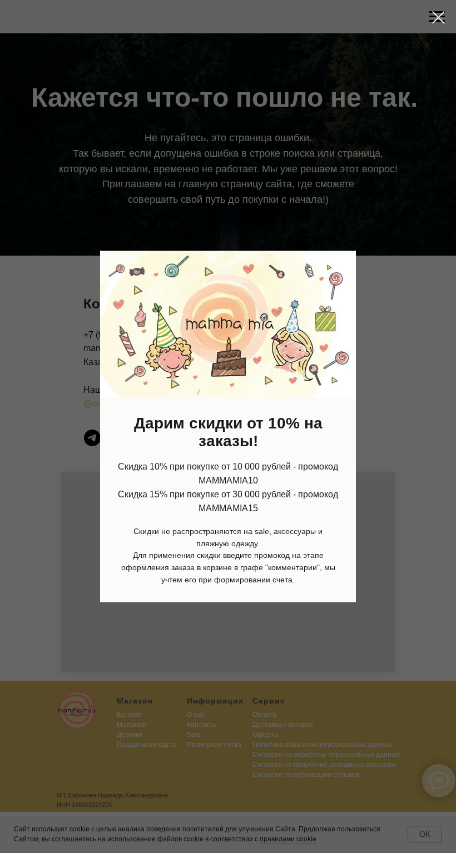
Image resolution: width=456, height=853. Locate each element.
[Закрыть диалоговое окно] (438, 17)
